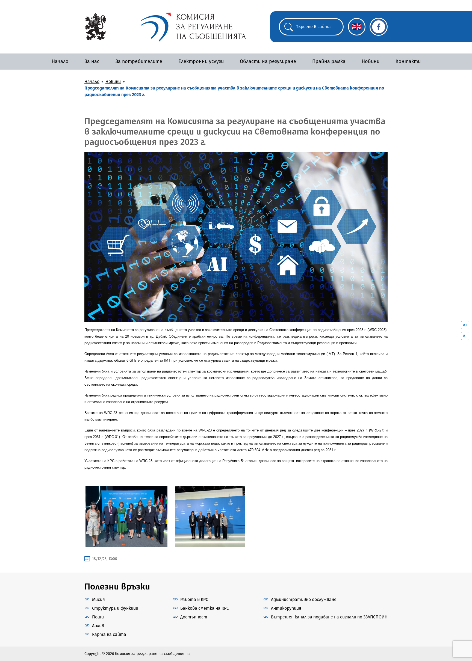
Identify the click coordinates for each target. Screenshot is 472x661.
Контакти (408, 61)
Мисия (98, 599)
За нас (92, 61)
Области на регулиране (268, 61)
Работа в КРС (194, 599)
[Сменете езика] (356, 26)
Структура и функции (115, 608)
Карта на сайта (109, 634)
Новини (370, 61)
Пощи (98, 617)
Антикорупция (286, 608)
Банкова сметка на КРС (204, 608)
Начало (60, 61)
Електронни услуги (201, 61)
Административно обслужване (304, 599)
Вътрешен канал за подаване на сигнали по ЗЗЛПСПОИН (329, 617)
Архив (98, 625)
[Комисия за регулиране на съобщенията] (95, 26)
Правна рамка (329, 61)
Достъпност (193, 617)
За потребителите (139, 61)
